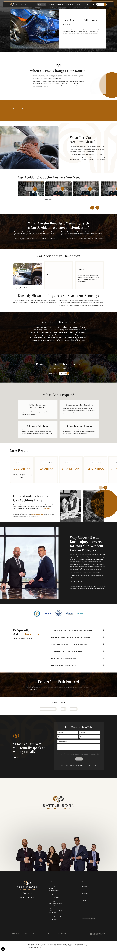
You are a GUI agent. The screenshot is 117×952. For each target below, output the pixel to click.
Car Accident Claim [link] (23, 113)
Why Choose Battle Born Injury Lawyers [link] (83, 113)
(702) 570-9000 (37, 947)
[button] (3, 949)
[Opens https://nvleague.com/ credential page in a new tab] (58, 613)
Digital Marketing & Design (99, 934)
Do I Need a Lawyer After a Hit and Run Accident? (30, 198)
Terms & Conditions (52, 933)
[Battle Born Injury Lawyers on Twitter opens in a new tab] (26, 897)
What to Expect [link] (51, 113)
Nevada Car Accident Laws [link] (64, 113)
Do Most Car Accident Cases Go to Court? (83, 198)
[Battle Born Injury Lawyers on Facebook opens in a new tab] (23, 897)
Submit (78, 759)
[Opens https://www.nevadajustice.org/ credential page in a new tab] (48, 613)
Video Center (69, 4)
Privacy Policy (84, 765)
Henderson (69, 39)
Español (79, 4)
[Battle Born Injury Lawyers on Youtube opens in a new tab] (28, 897)
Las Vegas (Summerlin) (55, 886)
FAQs (62, 709)
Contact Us (100, 4)
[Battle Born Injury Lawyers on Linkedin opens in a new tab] (31, 897)
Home (64, 39)
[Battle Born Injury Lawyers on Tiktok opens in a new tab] (33, 897)
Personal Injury (41, 4)
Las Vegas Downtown (54, 894)
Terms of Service (93, 765)
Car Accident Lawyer (77, 39)
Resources (60, 4)
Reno (50, 908)
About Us (32, 4)
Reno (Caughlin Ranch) (55, 916)
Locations (51, 4)
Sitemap (67, 933)
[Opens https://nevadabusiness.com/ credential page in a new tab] (69, 613)
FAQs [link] (97, 113)
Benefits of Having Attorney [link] (38, 113)
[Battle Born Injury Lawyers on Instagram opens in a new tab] (21, 897)
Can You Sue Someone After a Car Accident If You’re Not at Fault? (58, 198)
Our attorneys (84, 562)
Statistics (72, 709)
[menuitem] (21, 897)
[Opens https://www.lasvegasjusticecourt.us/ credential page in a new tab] (37, 613)
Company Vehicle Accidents (47, 709)
